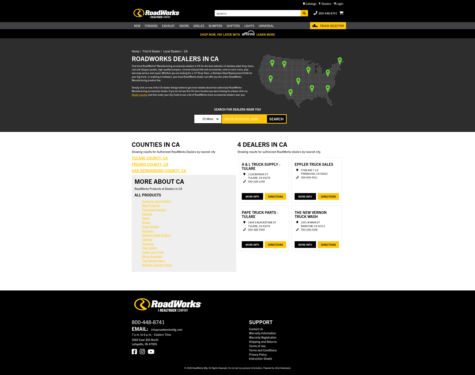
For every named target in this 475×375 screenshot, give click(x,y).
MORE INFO (252, 196)
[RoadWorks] (162, 13)
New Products (151, 205)
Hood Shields (150, 226)
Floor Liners (149, 248)
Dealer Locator (140, 94)
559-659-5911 (309, 177)
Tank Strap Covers (153, 260)
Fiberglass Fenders (154, 209)
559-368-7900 (256, 229)
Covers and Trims (153, 252)
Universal (148, 243)
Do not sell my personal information (245, 367)
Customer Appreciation (156, 201)
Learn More (265, 34)
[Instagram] (144, 351)
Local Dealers (172, 51)
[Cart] (341, 13)
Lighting (147, 239)
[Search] (304, 13)
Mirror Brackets (152, 256)
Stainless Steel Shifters (156, 235)
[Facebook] (136, 351)
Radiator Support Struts (157, 265)
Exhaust (147, 214)
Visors (146, 218)
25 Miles (207, 119)
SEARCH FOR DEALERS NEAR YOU (237, 109)
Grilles (146, 222)
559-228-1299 (256, 181)
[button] (309, 3)
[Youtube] (152, 351)
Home (135, 51)
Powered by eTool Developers (277, 367)
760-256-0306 (309, 229)
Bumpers (148, 231)
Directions (275, 196)
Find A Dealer (151, 51)
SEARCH (276, 119)
